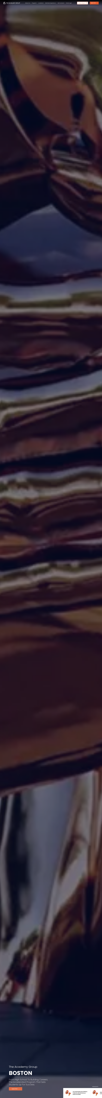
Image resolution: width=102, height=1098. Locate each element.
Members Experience (50, 3)
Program (34, 3)
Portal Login (69, 3)
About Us (27, 3)
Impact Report (81, 3)
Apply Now (94, 3)
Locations (40, 3)
